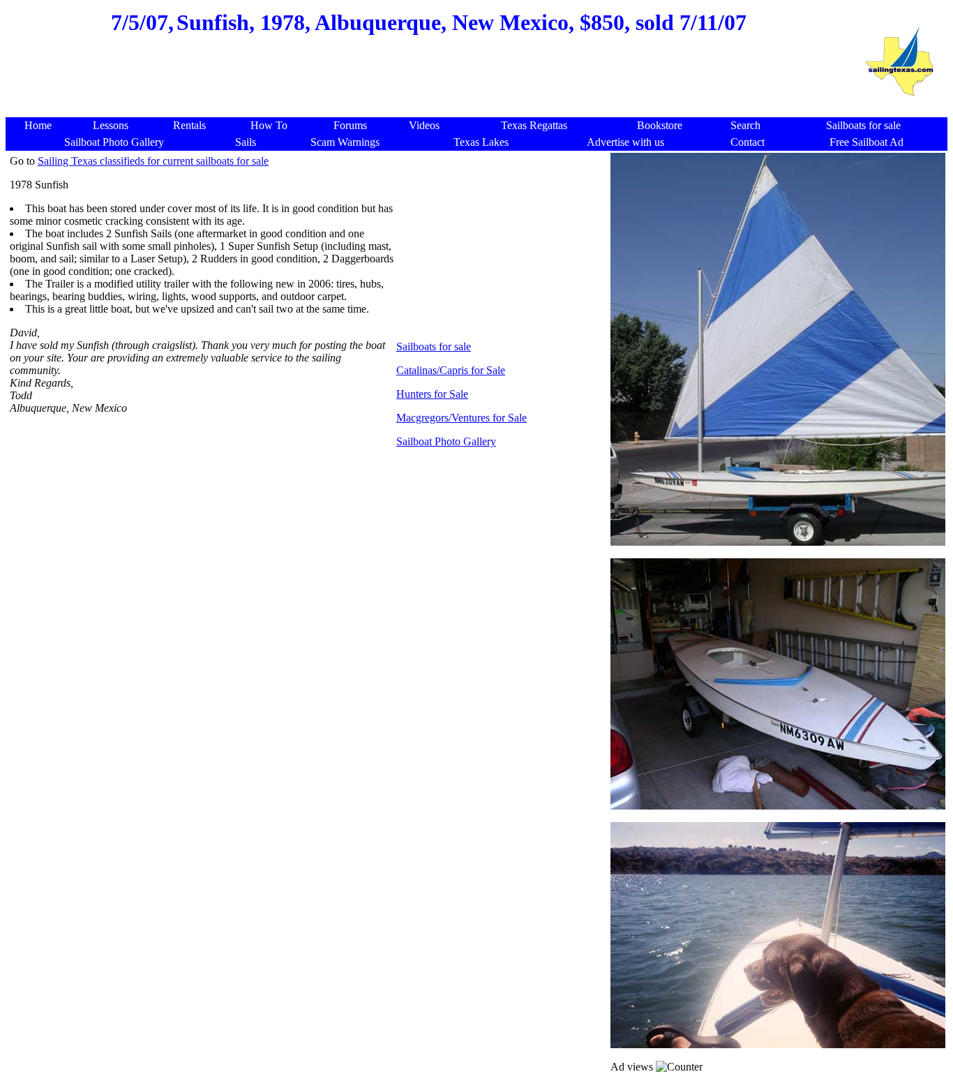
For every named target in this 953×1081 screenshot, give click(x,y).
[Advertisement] (429, 83)
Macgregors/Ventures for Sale (461, 418)
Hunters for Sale (432, 394)
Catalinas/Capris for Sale (450, 370)
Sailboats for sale (433, 346)
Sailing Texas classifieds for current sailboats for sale (153, 161)
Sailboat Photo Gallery (446, 441)
